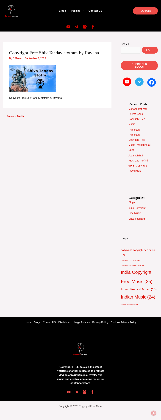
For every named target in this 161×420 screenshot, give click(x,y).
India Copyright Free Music (137, 277)
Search (125, 44)
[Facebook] (93, 27)
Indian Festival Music (139, 289)
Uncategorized (136, 218)
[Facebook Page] (92, 392)
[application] (81, 10)
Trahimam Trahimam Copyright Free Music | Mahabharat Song (139, 139)
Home (28, 322)
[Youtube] (68, 27)
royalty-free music (129, 304)
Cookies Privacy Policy (123, 322)
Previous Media (13, 116)
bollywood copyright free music (138, 252)
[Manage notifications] (153, 413)
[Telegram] (76, 27)
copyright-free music (130, 260)
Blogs (62, 10)
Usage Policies (81, 322)
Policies (75, 10)
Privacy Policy (100, 322)
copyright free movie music (132, 265)
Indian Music (138, 296)
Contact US (95, 10)
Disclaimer (64, 322)
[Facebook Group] (85, 27)
